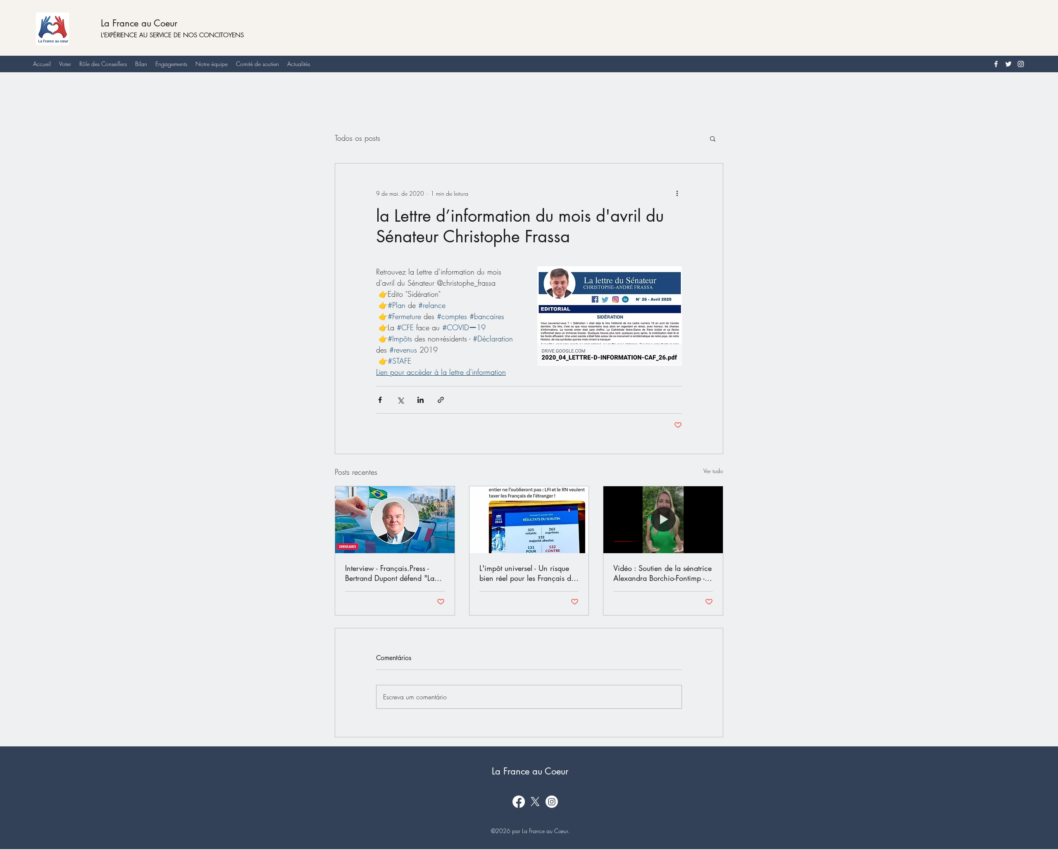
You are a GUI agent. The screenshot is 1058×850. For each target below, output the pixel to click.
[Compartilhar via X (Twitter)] (400, 400)
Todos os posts (357, 138)
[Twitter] (1008, 64)
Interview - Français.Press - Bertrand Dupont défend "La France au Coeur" (389, 573)
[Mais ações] (677, 193)
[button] (713, 138)
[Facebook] (996, 64)
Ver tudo (713, 471)
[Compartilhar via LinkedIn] (420, 400)
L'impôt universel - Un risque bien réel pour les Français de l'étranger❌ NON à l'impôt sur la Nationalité (527, 573)
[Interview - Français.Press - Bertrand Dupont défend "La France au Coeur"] (395, 519)
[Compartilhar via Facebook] (380, 400)
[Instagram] (1021, 64)
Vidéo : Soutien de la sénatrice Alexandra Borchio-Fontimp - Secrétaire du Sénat (662, 573)
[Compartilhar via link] (441, 400)
